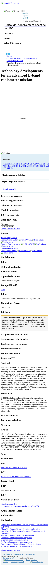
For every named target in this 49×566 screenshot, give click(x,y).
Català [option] (25, 13)
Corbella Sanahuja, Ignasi (11, 244)
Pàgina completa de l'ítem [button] (10, 229)
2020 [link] (3, 290)
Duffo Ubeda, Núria (9, 251)
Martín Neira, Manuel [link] (9, 238)
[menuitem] (8, 38)
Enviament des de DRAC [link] (15, 61)
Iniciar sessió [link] (32, 21)
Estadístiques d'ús (9, 189)
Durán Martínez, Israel (9, 248)
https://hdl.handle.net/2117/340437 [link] (14, 468)
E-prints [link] (9, 56)
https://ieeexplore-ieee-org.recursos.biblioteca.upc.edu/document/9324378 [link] (20, 505)
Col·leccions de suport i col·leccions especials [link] (22, 58)
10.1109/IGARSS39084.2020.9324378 (16, 477)
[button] (21, 11)
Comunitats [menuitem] (9, 33)
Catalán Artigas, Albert (10, 240)
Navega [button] (7, 38)
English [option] (25, 18)
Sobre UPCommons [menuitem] (12, 43)
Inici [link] (8, 54)
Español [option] (25, 15)
